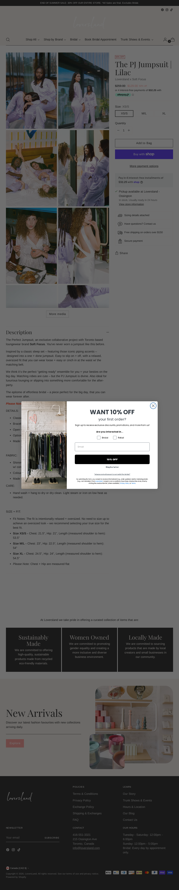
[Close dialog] (153, 406)
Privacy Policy (125, 483)
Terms (133, 483)
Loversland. (99, 481)
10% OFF (112, 459)
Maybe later (112, 467)
